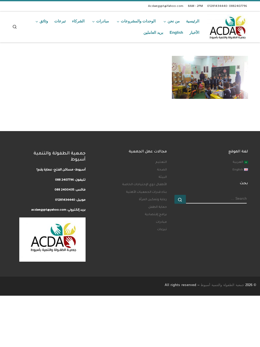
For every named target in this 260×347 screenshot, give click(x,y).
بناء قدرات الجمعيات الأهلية (146, 192)
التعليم (161, 162)
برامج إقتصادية (156, 214)
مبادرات (161, 222)
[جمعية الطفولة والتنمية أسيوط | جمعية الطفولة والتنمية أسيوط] (227, 26)
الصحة (162, 170)
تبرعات (162, 229)
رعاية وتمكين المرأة (153, 199)
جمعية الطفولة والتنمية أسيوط (222, 285)
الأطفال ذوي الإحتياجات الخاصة (144, 184)
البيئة (162, 177)
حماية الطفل (157, 207)
